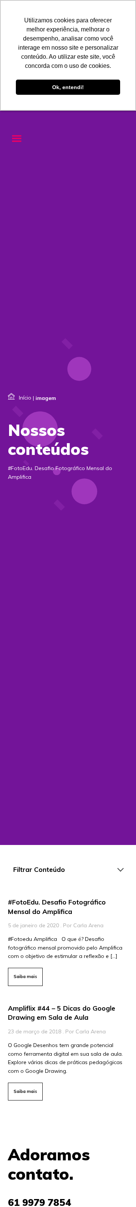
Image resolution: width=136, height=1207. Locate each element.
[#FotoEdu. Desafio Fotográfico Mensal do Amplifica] (68, 940)
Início (25, 397)
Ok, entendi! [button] (68, 87)
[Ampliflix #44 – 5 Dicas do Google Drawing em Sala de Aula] (68, 1050)
